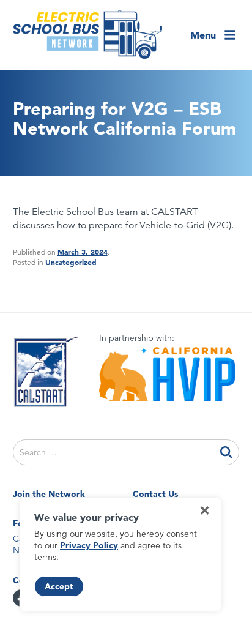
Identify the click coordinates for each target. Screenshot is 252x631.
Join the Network (49, 493)
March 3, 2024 (82, 251)
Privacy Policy (89, 545)
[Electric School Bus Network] (87, 35)
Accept (59, 586)
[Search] (226, 452)
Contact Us (155, 493)
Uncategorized (71, 262)
